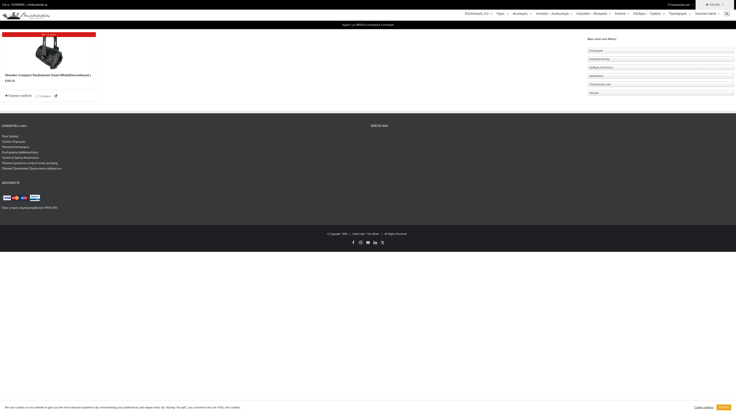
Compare (44, 96)
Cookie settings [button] (704, 407)
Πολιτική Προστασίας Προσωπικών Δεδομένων (32, 168)
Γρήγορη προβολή (20, 95)
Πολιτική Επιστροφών (16, 147)
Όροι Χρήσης (10, 136)
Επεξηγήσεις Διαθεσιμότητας (20, 152)
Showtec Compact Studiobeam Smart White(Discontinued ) (48, 75)
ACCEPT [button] (724, 407)
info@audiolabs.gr (37, 4)
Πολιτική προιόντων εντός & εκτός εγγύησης (30, 163)
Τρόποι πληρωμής (13, 141)
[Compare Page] (54, 96)
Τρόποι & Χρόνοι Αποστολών (20, 157)
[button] (727, 13)
